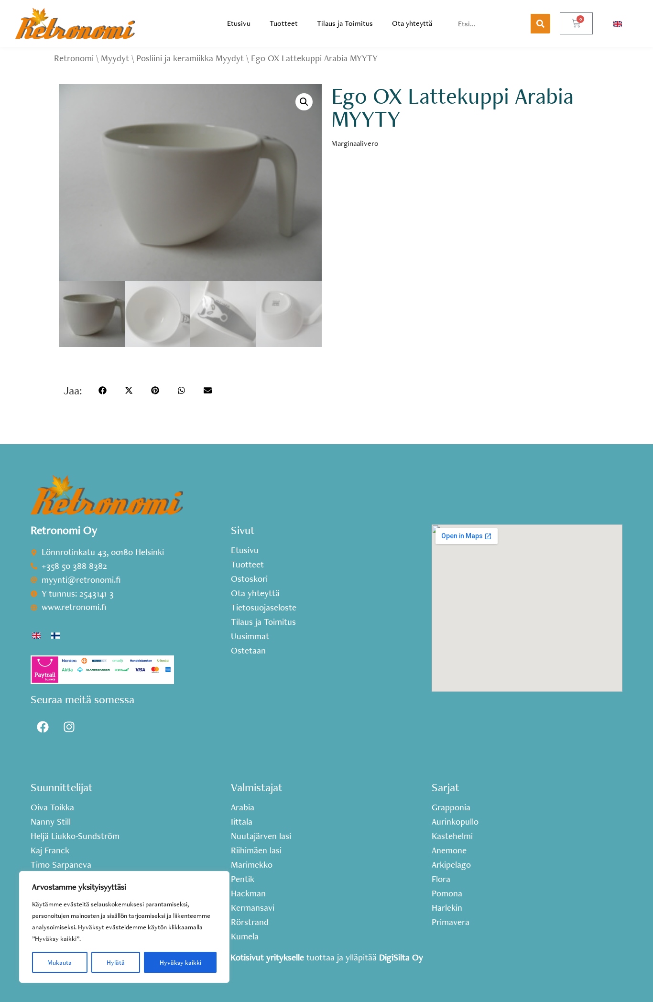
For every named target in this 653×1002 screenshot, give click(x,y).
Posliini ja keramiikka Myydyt (190, 58)
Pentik (242, 879)
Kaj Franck (50, 850)
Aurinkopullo (455, 822)
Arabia (242, 807)
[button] (304, 101)
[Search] (540, 23)
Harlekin (447, 908)
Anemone (449, 850)
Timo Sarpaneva (61, 865)
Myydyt (115, 58)
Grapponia (451, 807)
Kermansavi (252, 908)
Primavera (450, 922)
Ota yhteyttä (412, 23)
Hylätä (116, 962)
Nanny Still (51, 822)
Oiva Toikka (52, 807)
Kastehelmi (452, 836)
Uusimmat (250, 636)
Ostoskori (249, 579)
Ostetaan (248, 650)
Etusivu (238, 23)
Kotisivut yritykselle (267, 957)
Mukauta (59, 962)
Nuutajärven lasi (261, 836)
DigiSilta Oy (401, 957)
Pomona (447, 893)
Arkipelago (451, 865)
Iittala (241, 822)
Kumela (245, 936)
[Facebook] (42, 727)
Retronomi (74, 58)
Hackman (248, 893)
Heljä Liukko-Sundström (75, 836)
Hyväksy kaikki (180, 962)
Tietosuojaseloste (263, 607)
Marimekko (251, 865)
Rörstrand (250, 922)
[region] (124, 927)
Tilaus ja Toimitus (345, 23)
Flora (441, 879)
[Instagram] (69, 727)
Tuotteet (284, 23)
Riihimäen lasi (256, 850)
